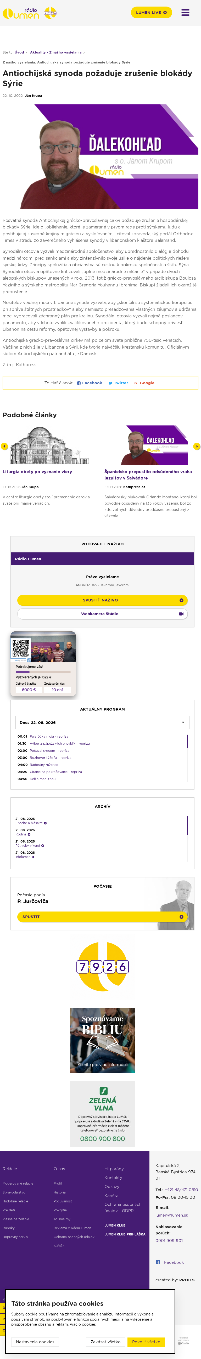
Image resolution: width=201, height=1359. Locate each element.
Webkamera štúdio (100, 613)
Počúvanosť (63, 1201)
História (60, 1192)
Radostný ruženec (44, 765)
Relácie (10, 1168)
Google (146, 383)
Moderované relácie (18, 1183)
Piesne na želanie (16, 1219)
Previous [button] (4, 446)
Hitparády (114, 1168)
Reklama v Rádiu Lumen (72, 1228)
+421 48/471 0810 (181, 1189)
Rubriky (9, 1228)
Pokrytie (60, 1210)
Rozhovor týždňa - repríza (50, 758)
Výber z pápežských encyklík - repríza (60, 743)
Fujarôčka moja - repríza (49, 736)
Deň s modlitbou (42, 779)
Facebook (92, 383)
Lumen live (148, 12)
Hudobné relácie (15, 1201)
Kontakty (113, 1177)
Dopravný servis (15, 1237)
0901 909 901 (169, 1240)
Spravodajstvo (14, 1192)
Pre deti (9, 1210)
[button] (102, 558)
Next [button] (196, 446)
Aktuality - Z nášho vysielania (56, 52)
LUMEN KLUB (115, 1225)
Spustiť (31, 916)
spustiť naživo (100, 600)
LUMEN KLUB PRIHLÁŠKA (125, 1234)
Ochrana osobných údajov (74, 1237)
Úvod (19, 52)
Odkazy (111, 1186)
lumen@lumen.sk (171, 1215)
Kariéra (111, 1195)
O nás (59, 1168)
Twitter (121, 383)
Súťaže (59, 1246)
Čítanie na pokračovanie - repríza (56, 772)
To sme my (62, 1219)
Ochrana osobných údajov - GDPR (123, 1207)
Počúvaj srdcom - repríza (49, 751)
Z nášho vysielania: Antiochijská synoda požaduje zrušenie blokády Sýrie (66, 62)
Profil (58, 1183)
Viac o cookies (83, 1324)
